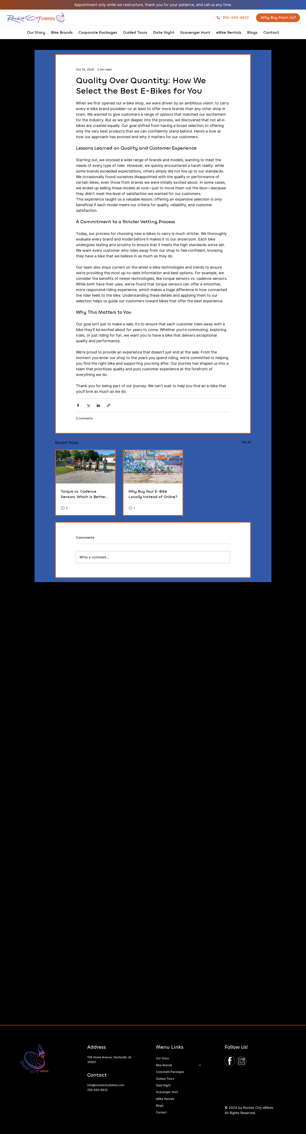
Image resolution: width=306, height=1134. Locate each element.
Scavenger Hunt (167, 1092)
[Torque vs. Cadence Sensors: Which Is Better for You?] (85, 466)
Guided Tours (165, 1078)
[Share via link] (109, 405)
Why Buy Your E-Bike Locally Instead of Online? (152, 494)
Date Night (163, 1085)
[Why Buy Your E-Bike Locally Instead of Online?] (153, 466)
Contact (161, 1112)
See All (246, 442)
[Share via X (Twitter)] (88, 405)
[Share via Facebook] (78, 405)
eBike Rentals (165, 1099)
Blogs (159, 1105)
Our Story (162, 1058)
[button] (62, 32)
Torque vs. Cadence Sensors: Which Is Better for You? (83, 494)
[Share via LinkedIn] (98, 405)
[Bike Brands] (200, 1065)
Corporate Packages (170, 1071)
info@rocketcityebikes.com (105, 1085)
